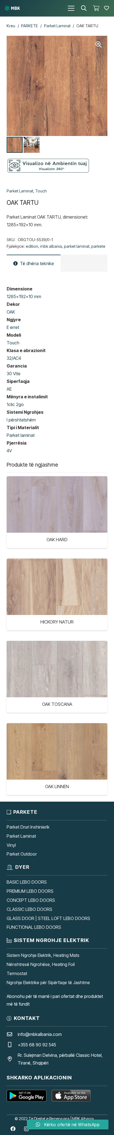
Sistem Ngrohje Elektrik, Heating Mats (43, 955)
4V (9, 450)
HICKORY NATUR (57, 622)
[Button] (106, 8)
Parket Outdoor (22, 854)
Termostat (17, 973)
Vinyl (11, 845)
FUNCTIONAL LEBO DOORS (34, 927)
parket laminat (76, 246)
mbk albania (51, 246)
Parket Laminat (57, 25)
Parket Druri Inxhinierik (28, 827)
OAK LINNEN (57, 786)
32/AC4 (14, 358)
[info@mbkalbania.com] (12, 1034)
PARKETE (29, 25)
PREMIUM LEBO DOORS (30, 891)
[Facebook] (13, 1129)
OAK (11, 312)
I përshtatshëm (21, 420)
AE (9, 389)
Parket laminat (21, 435)
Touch (41, 191)
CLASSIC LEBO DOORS (29, 909)
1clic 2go (15, 404)
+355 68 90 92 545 (37, 1044)
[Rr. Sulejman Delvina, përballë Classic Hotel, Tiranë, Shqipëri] (12, 1058)
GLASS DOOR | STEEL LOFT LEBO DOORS (48, 918)
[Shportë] (96, 8)
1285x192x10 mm (24, 296)
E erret (13, 327)
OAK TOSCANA (57, 704)
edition (32, 246)
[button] (71, 8)
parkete (98, 246)
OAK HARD (57, 539)
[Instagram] (26, 1129)
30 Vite (13, 373)
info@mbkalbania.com (40, 1034)
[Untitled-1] (12, 8)
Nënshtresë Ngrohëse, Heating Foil (41, 964)
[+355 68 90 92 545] (12, 1044)
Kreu (11, 25)
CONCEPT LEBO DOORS (31, 900)
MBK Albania (83, 1118)
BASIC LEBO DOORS (27, 882)
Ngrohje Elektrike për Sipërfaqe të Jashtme (48, 982)
